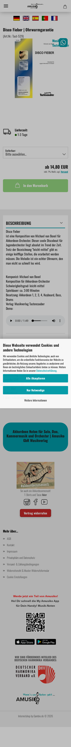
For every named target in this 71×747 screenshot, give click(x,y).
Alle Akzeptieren (35, 378)
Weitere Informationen (35, 400)
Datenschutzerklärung (46, 371)
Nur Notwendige (36, 390)
